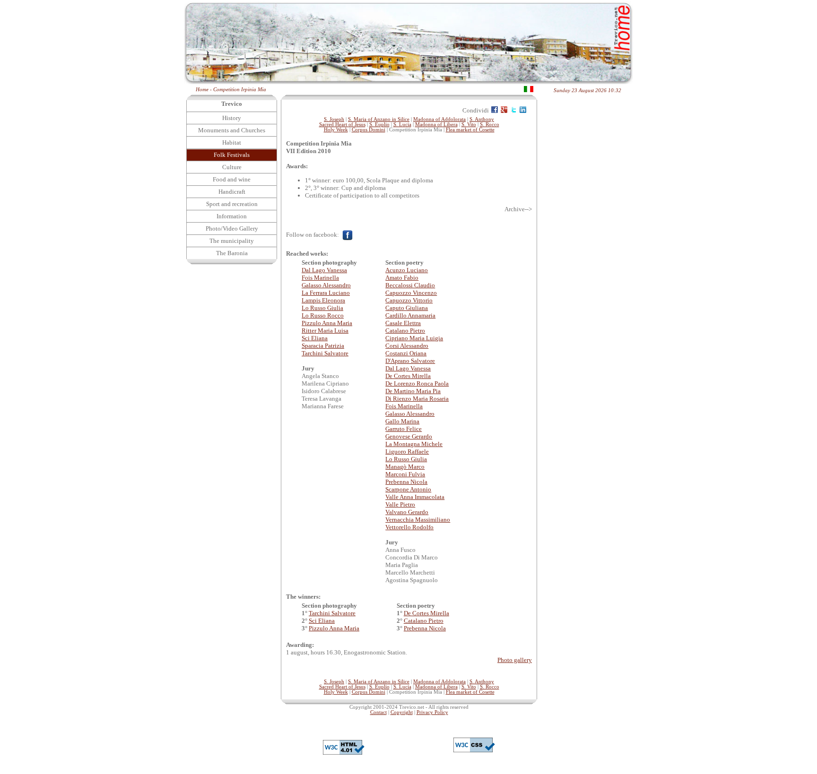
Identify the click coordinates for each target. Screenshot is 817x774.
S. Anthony (481, 119)
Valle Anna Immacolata (414, 496)
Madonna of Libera (436, 124)
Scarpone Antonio (408, 489)
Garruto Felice (403, 428)
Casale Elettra (403, 323)
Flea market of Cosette (470, 129)
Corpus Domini (368, 129)
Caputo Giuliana (406, 307)
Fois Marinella (320, 277)
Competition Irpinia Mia (239, 89)
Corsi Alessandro (406, 345)
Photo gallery (514, 659)
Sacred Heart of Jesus (342, 124)
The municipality (231, 240)
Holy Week (336, 129)
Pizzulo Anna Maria (327, 323)
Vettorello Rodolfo (409, 527)
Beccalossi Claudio (410, 285)
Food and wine (232, 179)
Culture (232, 167)
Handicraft (231, 191)
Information (232, 216)
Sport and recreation (232, 203)
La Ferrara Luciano (326, 292)
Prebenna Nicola (406, 481)
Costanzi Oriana (405, 353)
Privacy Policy (432, 712)
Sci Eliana (315, 338)
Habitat (231, 142)
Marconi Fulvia (405, 474)
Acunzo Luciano (406, 270)
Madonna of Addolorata (439, 119)
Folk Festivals (232, 154)
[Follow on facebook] (347, 234)
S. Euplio (379, 124)
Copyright (402, 712)
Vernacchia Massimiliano (417, 519)
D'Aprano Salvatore (410, 360)
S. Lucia (402, 124)
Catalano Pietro (405, 330)
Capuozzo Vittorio (409, 300)
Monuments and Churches (231, 130)
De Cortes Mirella (408, 375)
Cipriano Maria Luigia (414, 338)
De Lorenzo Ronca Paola (417, 383)
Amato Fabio (401, 277)
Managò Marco (405, 466)
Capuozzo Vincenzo (411, 292)
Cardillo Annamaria (410, 315)
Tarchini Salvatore (325, 353)
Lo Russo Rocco (323, 315)
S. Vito (468, 124)
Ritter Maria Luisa (325, 330)
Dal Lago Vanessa (324, 270)
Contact (378, 712)
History (231, 117)
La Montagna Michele (414, 443)
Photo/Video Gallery (232, 228)
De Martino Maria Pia (413, 391)
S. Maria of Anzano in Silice (378, 119)
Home (202, 89)
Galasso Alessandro (326, 285)
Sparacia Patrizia (323, 345)
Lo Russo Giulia (322, 307)
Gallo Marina (402, 421)
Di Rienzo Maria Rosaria (417, 398)
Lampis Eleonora (323, 300)
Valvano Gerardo (406, 512)
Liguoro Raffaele (407, 451)
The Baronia (232, 253)
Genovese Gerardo (408, 436)
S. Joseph (334, 119)
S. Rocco (489, 124)
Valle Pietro (400, 504)
